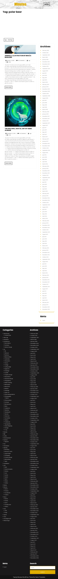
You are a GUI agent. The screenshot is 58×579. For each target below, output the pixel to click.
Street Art (7, 416)
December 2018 (46, 89)
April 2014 (44, 216)
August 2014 (45, 207)
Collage (6, 364)
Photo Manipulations (10, 394)
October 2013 (45, 229)
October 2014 (45, 202)
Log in (43, 320)
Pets (5, 508)
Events (6, 500)
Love (6, 473)
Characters (7, 361)
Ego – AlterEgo (9, 40)
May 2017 (44, 132)
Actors (6, 488)
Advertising (6, 333)
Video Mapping (8, 425)
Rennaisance (8, 404)
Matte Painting (8, 382)
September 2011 (46, 286)
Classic (6, 363)
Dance (6, 498)
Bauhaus (7, 355)
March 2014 (45, 218)
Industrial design (9, 378)
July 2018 (44, 100)
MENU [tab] (46, 4)
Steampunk (7, 412)
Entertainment (7, 438)
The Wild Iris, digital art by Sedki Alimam (18, 129)
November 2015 (46, 173)
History (6, 471)
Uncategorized (7, 518)
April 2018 (44, 107)
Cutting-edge (8, 366)
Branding (7, 449)
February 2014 (45, 220)
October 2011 (45, 284)
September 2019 (46, 68)
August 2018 (45, 98)
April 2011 (44, 298)
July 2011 (44, 291)
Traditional (7, 422)
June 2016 (44, 157)
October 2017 (45, 120)
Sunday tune (8, 504)
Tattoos (6, 420)
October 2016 (45, 148)
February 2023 (45, 50)
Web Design (7, 520)
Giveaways (6, 445)
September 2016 (46, 150)
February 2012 (45, 275)
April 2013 (44, 243)
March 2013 (45, 245)
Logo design (8, 453)
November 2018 (46, 91)
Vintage (6, 427)
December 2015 (46, 170)
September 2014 (46, 204)
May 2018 (44, 105)
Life (5, 465)
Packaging (7, 455)
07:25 (8, 62)
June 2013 (44, 239)
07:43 (8, 135)
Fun (5, 443)
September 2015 (46, 177)
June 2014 (44, 211)
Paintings (7, 390)
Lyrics (6, 502)
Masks (5, 485)
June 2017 (44, 130)
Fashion (6, 439)
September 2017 (46, 123)
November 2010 (46, 309)
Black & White (8, 357)
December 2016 (46, 143)
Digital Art (7, 368)
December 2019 (46, 61)
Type (6, 461)
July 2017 (44, 127)
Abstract (7, 353)
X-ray (6, 429)
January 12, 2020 (10, 60)
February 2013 (45, 248)
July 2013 (44, 236)
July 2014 (44, 209)
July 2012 (44, 264)
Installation (6, 463)
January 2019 (45, 86)
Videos (6, 506)
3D (5, 351)
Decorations (8, 343)
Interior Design (8, 347)
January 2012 (45, 277)
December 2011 (46, 279)
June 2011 (44, 293)
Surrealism (7, 418)
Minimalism (7, 384)
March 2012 (45, 273)
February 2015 (45, 193)
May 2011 (44, 295)
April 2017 (44, 134)
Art (4, 349)
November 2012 (46, 254)
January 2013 (45, 250)
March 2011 (45, 300)
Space (5, 514)
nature (6, 477)
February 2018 (45, 111)
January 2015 (45, 195)
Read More (9, 87)
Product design (8, 457)
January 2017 (45, 141)
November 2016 (46, 145)
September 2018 (46, 95)
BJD (4, 434)
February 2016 (45, 166)
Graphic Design (8, 374)
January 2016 (45, 168)
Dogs (6, 512)
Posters (7, 490)
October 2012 (45, 257)
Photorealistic (8, 400)
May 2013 (44, 241)
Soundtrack (7, 492)
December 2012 (46, 252)
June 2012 (44, 266)
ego (28, 60)
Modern (7, 388)
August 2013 (45, 234)
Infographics (8, 380)
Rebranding (7, 459)
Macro (7, 398)
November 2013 (46, 227)
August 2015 (45, 180)
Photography (8, 396)
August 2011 (45, 289)
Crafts (5, 436)
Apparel (7, 441)
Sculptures (7, 408)
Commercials (8, 335)
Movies (5, 487)
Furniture (7, 345)
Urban (6, 481)
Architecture (7, 341)
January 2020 (45, 59)
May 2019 (44, 77)
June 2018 (44, 102)
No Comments (20, 60)
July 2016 (44, 155)
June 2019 (44, 75)
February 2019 (45, 84)
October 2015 (45, 175)
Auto (6, 467)
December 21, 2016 (10, 133)
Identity (5, 447)
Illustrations (8, 376)
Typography (8, 424)
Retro (6, 406)
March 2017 (45, 136)
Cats (6, 510)
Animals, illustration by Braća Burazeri (18, 56)
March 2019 (45, 82)
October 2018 (45, 93)
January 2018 (45, 114)
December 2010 (46, 307)
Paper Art (7, 392)
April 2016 (44, 161)
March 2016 (45, 164)
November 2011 (46, 282)
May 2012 (44, 268)
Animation (6, 339)
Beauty (5, 432)
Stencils (7, 414)
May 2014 (44, 214)
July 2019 (44, 73)
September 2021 (46, 55)
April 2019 (44, 80)
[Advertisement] (29, 26)
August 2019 (45, 71)
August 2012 (45, 261)
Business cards (8, 451)
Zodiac (6, 483)
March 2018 (45, 109)
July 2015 (44, 182)
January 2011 (45, 304)
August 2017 (45, 125)
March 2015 (45, 191)
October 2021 (45, 52)
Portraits (7, 402)
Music (5, 497)
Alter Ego (6, 337)
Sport (6, 479)
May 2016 (44, 159)
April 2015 (44, 189)
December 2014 (46, 198)
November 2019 (46, 64)
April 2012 (44, 270)
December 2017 (46, 116)
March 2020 (45, 57)
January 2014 (45, 223)
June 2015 (44, 184)
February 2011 (45, 302)
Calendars (7, 359)
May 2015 (44, 186)
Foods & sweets (8, 469)
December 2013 (46, 225)
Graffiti (6, 372)
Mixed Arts (7, 386)
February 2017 (45, 139)
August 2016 (45, 152)
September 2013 (46, 232)
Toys (5, 516)
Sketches (7, 410)
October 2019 (45, 66)
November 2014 (46, 200)
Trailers (6, 494)
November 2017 (46, 118)
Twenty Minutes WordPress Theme (23, 577)
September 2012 (46, 259)
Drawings (7, 370)
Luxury (6, 475)
